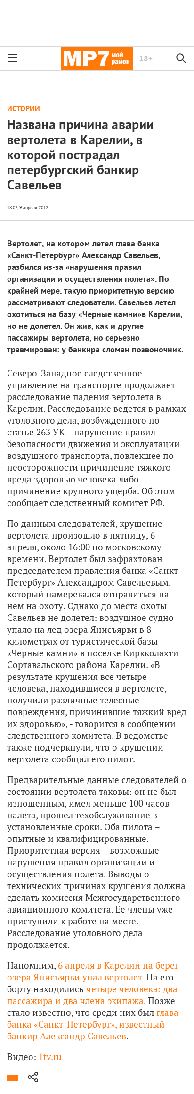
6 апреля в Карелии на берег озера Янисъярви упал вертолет (92, 971)
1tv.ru (50, 1056)
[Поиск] (181, 58)
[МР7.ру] (97, 58)
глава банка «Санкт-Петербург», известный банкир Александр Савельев (92, 1024)
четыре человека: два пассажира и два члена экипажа (92, 994)
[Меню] (12, 58)
